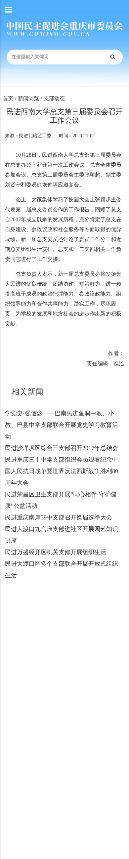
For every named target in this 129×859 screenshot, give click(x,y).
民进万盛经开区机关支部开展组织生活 (55, 552)
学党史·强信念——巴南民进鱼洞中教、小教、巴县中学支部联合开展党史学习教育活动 (61, 425)
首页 (8, 98)
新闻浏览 (28, 98)
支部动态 (54, 98)
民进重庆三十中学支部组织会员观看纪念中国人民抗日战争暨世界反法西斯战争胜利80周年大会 (61, 471)
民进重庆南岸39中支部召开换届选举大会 (58, 517)
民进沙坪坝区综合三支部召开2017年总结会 (61, 448)
